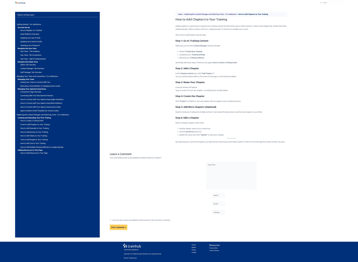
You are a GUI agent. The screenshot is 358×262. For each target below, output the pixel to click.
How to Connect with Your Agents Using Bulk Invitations (41, 103)
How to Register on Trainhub (31, 30)
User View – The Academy (30, 51)
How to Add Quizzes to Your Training (34, 132)
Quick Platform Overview (29, 34)
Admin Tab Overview (28, 65)
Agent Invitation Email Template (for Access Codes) (39, 111)
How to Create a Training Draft (31, 121)
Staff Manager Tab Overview (31, 72)
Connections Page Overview (30, 92)
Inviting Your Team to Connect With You (35, 82)
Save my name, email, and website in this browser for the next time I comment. (141, 220)
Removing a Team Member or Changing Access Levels (40, 86)
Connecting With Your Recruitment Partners (36, 95)
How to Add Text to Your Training (32, 143)
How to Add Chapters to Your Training (35, 124)
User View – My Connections (30, 55)
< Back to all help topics (25, 15)
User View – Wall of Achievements (33, 59)
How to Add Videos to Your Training (33, 136)
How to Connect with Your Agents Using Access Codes (40, 107)
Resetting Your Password (30, 45)
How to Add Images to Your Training (34, 139)
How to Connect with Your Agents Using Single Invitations (41, 99)
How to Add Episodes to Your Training (34, 128)
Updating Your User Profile (30, 38)
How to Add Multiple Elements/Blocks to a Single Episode (41, 147)
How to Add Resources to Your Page (34, 153)
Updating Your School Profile (31, 42)
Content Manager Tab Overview (32, 68)
